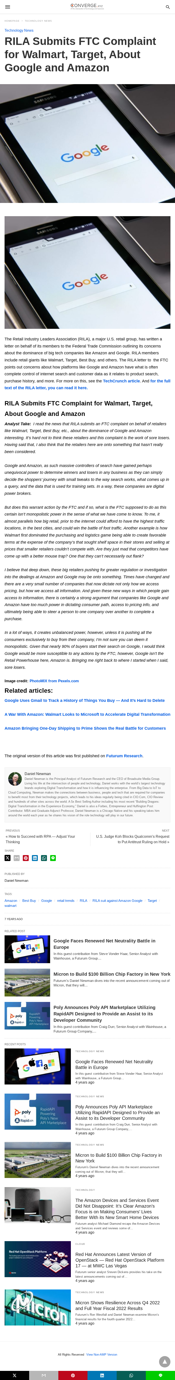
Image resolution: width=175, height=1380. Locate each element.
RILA (83, 901)
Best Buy (29, 901)
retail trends (66, 901)
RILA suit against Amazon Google (117, 901)
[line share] (53, 858)
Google (46, 901)
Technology (85, 1190)
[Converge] (87, 7)
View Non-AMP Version (101, 1354)
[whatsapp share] (44, 858)
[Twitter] (12, 212)
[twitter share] (7, 858)
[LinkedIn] (18, 212)
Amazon (11, 901)
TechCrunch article (121, 381)
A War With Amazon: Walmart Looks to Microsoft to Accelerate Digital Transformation (87, 714)
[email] (43, 1375)
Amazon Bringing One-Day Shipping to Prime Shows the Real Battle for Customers (85, 728)
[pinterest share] (26, 858)
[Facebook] (7, 212)
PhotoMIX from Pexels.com (54, 681)
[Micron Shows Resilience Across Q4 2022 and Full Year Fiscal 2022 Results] (38, 1307)
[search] (167, 7)
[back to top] (164, 1361)
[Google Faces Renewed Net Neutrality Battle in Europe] (27, 949)
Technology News (38, 21)
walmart (10, 906)
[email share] (17, 858)
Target (152, 901)
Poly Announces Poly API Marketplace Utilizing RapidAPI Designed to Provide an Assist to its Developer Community (104, 1014)
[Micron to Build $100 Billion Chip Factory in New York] (27, 982)
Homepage (12, 21)
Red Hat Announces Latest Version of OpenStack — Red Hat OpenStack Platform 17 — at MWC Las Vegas (119, 1260)
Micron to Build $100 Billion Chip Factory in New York (112, 974)
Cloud (80, 1244)
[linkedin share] (35, 858)
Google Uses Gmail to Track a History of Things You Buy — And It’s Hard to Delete (85, 700)
